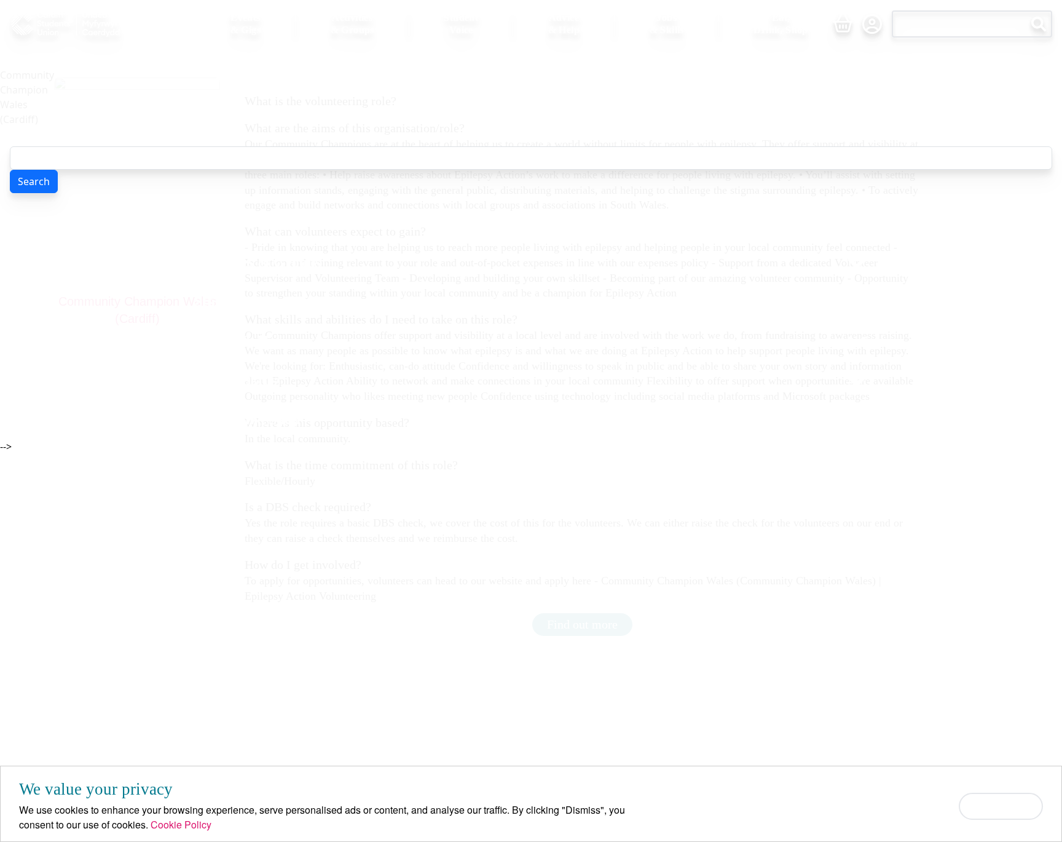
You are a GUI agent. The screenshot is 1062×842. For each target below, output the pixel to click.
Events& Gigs (245, 23)
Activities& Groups (352, 23)
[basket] (842, 24)
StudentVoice (461, 23)
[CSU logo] (93, 24)
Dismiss (1001, 806)
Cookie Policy (181, 824)
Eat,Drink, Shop (780, 23)
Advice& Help (564, 23)
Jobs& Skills (667, 23)
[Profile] (872, 24)
